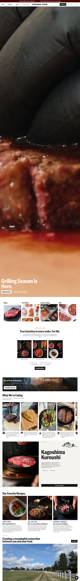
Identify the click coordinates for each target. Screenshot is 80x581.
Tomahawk (40, 525)
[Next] (77, 418)
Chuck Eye (64, 433)
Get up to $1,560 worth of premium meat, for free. (50, 1)
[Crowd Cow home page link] (39, 4)
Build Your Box (6, 292)
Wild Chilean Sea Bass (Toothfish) (31, 433)
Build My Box (40, 579)
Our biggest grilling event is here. (25, 1)
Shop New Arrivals (10, 388)
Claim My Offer (40, 368)
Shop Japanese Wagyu (59, 485)
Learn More (74, 541)
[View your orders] (77, 4)
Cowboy (45, 525)
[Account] (75, 4)
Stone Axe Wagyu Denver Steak (48, 433)
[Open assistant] (76, 578)
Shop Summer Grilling (20, 292)
